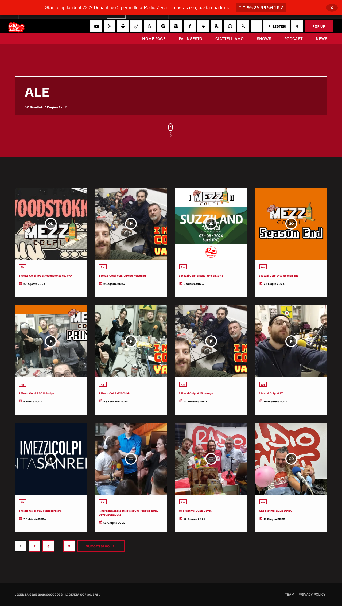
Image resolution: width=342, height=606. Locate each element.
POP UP (319, 26)
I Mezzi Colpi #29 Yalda (114, 393)
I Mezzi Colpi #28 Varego (196, 393)
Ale (23, 267)
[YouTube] (96, 26)
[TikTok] (136, 26)
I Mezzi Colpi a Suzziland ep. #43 (201, 275)
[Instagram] (176, 26)
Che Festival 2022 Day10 (275, 510)
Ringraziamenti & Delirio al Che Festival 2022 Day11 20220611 (128, 512)
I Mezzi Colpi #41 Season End (278, 275)
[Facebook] (190, 26)
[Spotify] (163, 26)
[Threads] (150, 26)
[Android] (203, 26)
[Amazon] (216, 26)
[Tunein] (123, 26)
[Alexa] (230, 26)
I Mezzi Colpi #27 (271, 393)
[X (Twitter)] (109, 26)
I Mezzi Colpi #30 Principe (36, 393)
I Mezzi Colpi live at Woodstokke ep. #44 (46, 275)
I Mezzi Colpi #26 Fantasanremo (40, 510)
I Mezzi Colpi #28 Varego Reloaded (122, 275)
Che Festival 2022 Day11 (195, 510)
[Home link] (16, 26)
